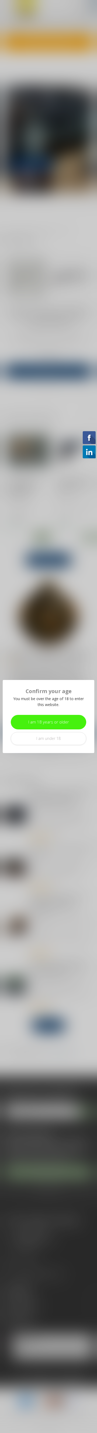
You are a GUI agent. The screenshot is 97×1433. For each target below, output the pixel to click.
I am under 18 (48, 738)
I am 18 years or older (48, 722)
